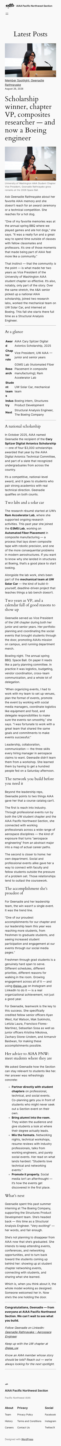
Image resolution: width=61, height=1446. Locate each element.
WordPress (27, 1439)
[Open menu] (7, 14)
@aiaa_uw (20, 986)
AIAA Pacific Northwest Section (34, 5)
